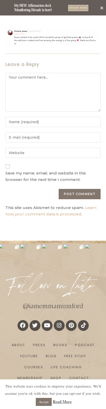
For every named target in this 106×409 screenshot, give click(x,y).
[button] (102, 8)
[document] (53, 204)
